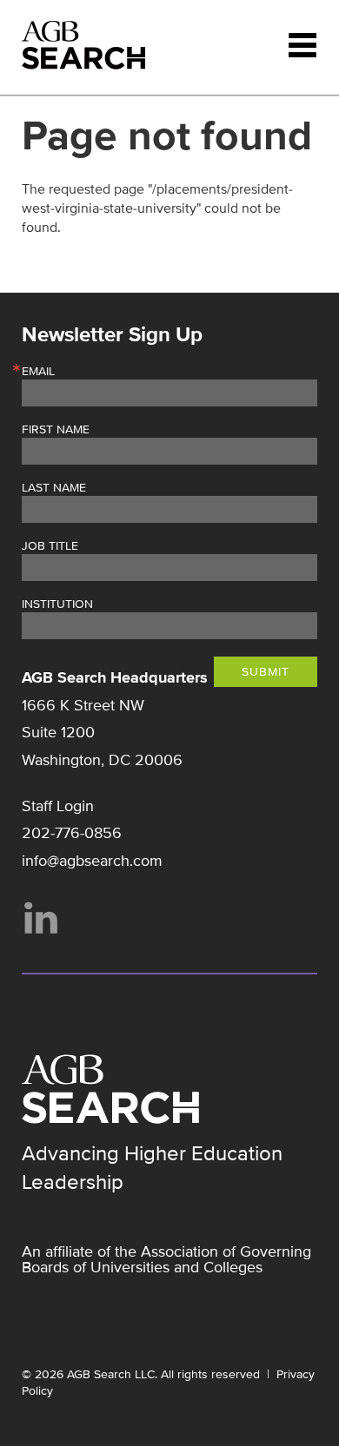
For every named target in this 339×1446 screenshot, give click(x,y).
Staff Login (58, 805)
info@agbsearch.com (92, 860)
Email (38, 372)
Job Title (50, 546)
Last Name (54, 488)
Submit (265, 671)
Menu (302, 45)
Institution (57, 604)
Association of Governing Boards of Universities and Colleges (166, 1259)
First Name (56, 430)
